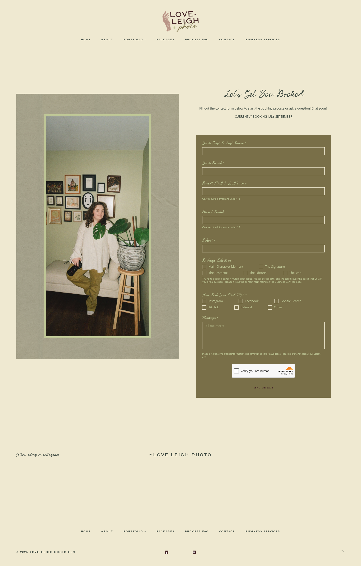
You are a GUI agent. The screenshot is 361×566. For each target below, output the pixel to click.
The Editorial (258, 273)
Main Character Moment (225, 267)
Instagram (215, 301)
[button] (342, 552)
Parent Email (213, 212)
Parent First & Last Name (224, 184)
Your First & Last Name (223, 143)
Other (278, 307)
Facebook (252, 301)
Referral (246, 307)
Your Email (212, 163)
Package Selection (216, 261)
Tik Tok (213, 307)
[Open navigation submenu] (145, 39)
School (207, 241)
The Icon (295, 273)
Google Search (291, 301)
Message (209, 318)
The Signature (275, 267)
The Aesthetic (218, 273)
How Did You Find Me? (223, 295)
